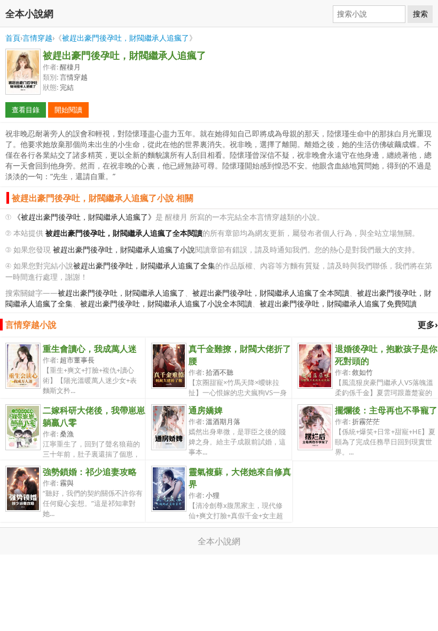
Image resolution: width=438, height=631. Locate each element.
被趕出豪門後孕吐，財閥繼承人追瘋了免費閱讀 (338, 303)
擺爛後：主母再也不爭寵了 (386, 410)
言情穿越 (37, 38)
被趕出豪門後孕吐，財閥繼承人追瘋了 (125, 38)
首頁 (12, 38)
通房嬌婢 (206, 410)
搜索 (420, 14)
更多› (428, 324)
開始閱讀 (68, 109)
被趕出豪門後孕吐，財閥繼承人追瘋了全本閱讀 (270, 293)
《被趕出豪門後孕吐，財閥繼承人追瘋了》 (84, 217)
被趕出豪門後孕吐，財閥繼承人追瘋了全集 (144, 265)
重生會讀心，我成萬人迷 (90, 349)
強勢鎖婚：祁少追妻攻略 (90, 472)
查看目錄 (26, 109)
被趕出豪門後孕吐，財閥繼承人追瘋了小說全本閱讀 (166, 303)
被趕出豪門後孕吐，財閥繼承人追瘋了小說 (124, 249)
